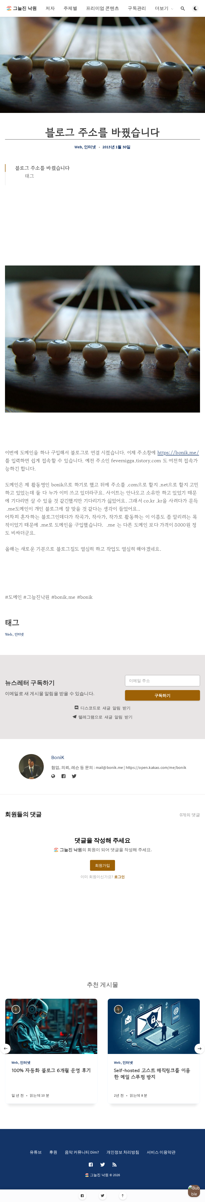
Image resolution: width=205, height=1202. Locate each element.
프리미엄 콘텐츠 (102, 8)
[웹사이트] (53, 776)
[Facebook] (82, 1196)
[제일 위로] (123, 1196)
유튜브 (36, 1152)
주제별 (70, 8)
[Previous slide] (5, 1049)
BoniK (57, 757)
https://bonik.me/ (178, 452)
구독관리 (137, 8)
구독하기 (162, 695)
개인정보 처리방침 (122, 1152)
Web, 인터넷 (85, 147)
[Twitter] (102, 1196)
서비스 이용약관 (161, 1152)
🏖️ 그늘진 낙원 (21, 8)
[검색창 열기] (183, 9)
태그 (29, 176)
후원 (53, 1152)
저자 (50, 8)
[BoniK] (31, 766)
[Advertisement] (102, 223)
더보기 (162, 8)
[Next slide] (199, 1049)
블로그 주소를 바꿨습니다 (42, 168)
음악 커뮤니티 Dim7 (82, 1152)
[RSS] (114, 1165)
